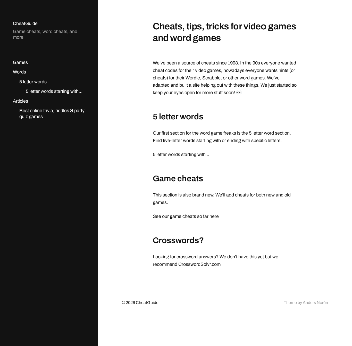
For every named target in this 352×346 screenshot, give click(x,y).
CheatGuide (25, 23)
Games (20, 62)
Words (19, 72)
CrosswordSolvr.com (199, 264)
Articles (20, 101)
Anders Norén (315, 302)
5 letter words (33, 81)
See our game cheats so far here (186, 216)
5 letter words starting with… (54, 91)
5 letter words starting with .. (181, 154)
